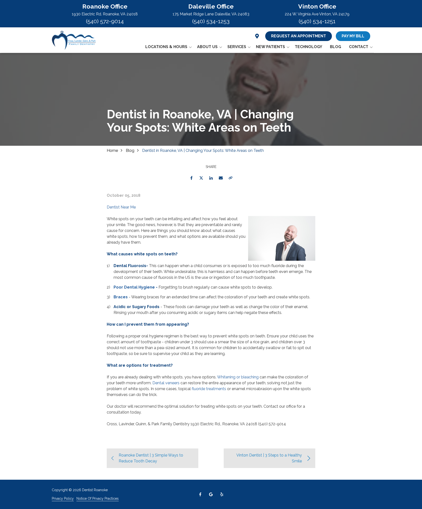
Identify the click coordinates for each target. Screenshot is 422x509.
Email (221, 178)
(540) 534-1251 (317, 21)
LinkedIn (211, 178)
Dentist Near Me (121, 207)
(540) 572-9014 (105, 21)
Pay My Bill (353, 36)
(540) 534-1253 (211, 21)
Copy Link (230, 178)
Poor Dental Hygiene (134, 287)
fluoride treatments (209, 388)
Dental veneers (165, 383)
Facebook (191, 178)
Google (211, 494)
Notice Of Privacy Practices (97, 498)
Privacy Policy (63, 498)
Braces (121, 297)
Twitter (201, 178)
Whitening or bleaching (238, 377)
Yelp (222, 494)
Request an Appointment (298, 36)
